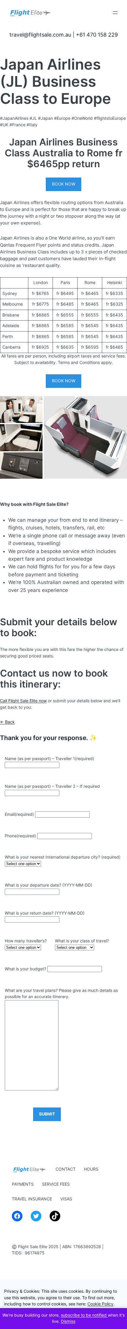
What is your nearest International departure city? (63, 857)
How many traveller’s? (26, 940)
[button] (21, 409)
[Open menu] (115, 12)
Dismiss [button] (68, 1321)
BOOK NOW (63, 184)
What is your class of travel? (82, 940)
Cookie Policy (100, 1304)
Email (19, 814)
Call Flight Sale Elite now (23, 700)
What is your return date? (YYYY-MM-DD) (44, 913)
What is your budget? (25, 969)
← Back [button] (7, 722)
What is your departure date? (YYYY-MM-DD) (48, 885)
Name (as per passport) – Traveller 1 (49, 758)
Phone (20, 836)
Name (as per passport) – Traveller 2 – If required (52, 786)
